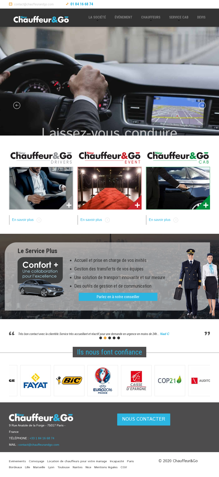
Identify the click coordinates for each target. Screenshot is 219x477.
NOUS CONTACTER (143, 419)
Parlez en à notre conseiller (118, 296)
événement (123, 17)
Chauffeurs (148, 19)
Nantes (78, 467)
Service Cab (176, 19)
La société (95, 19)
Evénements (17, 461)
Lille (27, 467)
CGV (124, 467)
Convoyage (36, 461)
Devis (201, 17)
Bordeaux (15, 467)
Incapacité (117, 461)
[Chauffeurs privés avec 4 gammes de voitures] (178, 188)
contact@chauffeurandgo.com (34, 4)
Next (213, 382)
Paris (130, 461)
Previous (6, 382)
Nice (88, 467)
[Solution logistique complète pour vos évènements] (109, 188)
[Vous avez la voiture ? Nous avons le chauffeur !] (41, 188)
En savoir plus (23, 220)
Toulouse (63, 467)
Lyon (51, 467)
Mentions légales (106, 467)
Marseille (39, 467)
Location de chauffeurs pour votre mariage (77, 461)
